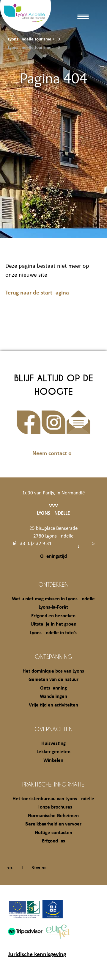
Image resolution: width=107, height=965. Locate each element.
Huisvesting (53, 743)
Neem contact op (53, 454)
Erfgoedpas (53, 841)
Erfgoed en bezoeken (53, 615)
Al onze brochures (53, 807)
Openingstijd (53, 556)
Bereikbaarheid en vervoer (53, 824)
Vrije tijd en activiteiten (53, 705)
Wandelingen (53, 696)
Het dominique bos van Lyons (53, 671)
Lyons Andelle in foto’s (53, 632)
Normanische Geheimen (53, 815)
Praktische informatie (53, 784)
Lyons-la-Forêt (53, 607)
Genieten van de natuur (53, 679)
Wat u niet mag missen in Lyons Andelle (53, 598)
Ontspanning (53, 656)
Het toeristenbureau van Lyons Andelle (53, 798)
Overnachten (53, 729)
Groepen (39, 868)
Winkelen (53, 760)
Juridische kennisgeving (37, 955)
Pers (8, 868)
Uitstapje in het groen (53, 624)
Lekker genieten (53, 751)
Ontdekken (53, 584)
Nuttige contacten (53, 832)
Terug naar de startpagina (37, 293)
